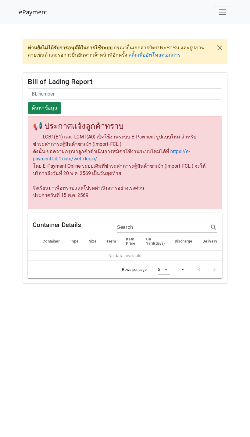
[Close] (219, 47)
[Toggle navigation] (222, 12)
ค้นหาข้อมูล (44, 108)
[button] (164, 269)
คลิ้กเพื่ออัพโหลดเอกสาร (154, 55)
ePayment (33, 12)
